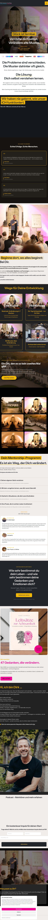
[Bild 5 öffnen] (13, 440)
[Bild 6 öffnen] (35, 440)
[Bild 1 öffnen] (13, 405)
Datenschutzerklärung (6, 917)
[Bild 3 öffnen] (13, 422)
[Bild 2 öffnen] (35, 405)
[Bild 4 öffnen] (35, 422)
